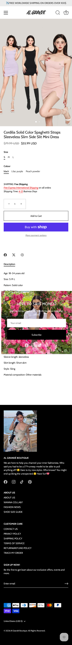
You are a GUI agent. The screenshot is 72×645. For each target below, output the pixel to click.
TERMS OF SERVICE (14, 543)
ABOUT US (9, 497)
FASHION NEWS (12, 507)
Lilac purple (17, 171)
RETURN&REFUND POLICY (17, 548)
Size (6, 152)
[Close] (67, 296)
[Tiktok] (40, 344)
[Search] (58, 13)
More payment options (36, 235)
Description (9, 264)
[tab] (11, 264)
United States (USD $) (13, 621)
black (6, 171)
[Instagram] (33, 344)
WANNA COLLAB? (13, 502)
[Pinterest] (46, 344)
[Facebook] (26, 344)
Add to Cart (36, 215)
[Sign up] (66, 583)
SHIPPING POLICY (13, 538)
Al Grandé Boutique (19, 630)
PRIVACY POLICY (12, 533)
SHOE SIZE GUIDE (13, 511)
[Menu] (6, 13)
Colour (7, 166)
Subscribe (37, 334)
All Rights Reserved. (36, 630)
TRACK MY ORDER (13, 552)
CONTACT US (11, 528)
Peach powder (33, 171)
